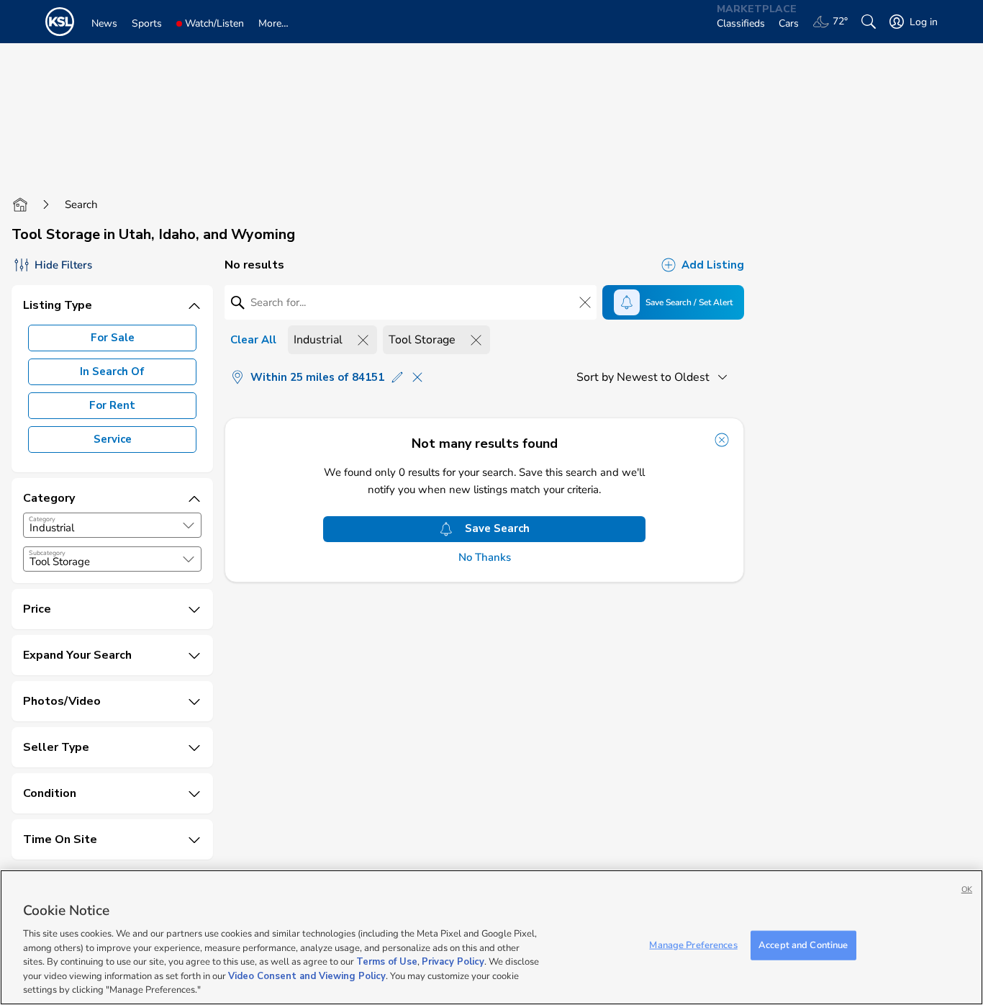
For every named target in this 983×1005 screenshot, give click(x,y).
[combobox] (112, 525)
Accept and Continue (803, 944)
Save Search (497, 528)
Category (42, 519)
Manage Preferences (693, 944)
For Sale (113, 337)
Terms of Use (386, 961)
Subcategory (47, 553)
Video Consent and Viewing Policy (307, 976)
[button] (188, 525)
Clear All (253, 340)
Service (113, 439)
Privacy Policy (453, 961)
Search (81, 204)
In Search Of (112, 371)
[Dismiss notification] (722, 440)
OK (966, 889)
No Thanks (484, 557)
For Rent (112, 405)
